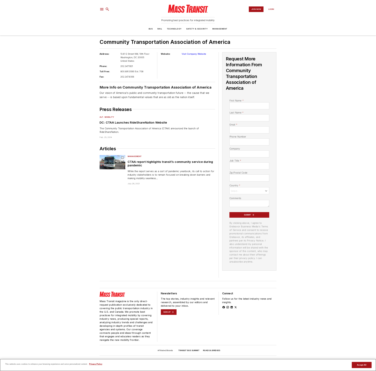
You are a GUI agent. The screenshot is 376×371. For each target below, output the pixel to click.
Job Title (235, 160)
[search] (107, 9)
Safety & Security (197, 29)
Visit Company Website (194, 54)
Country (234, 185)
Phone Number (237, 136)
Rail (159, 29)
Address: (104, 54)
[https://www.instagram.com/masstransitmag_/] (227, 307)
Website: (165, 54)
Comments (235, 198)
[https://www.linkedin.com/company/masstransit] (231, 307)
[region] (188, 365)
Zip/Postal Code (238, 172)
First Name (236, 100)
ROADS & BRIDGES (211, 350)
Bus (151, 29)
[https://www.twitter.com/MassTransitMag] (235, 307)
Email (233, 124)
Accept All (361, 365)
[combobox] (249, 190)
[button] (102, 9)
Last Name (236, 112)
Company (234, 148)
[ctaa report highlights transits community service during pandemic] (112, 162)
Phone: (103, 66)
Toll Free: (105, 71)
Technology (174, 29)
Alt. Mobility (107, 117)
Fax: (102, 76)
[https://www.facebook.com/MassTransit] (223, 307)
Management (219, 29)
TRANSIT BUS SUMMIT (188, 350)
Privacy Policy (95, 364)
